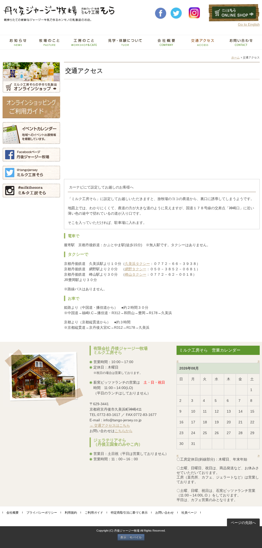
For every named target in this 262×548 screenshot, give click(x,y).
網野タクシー (135, 269)
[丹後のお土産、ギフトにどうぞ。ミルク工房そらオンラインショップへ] (234, 20)
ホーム (235, 57)
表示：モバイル (131, 537)
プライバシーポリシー (41, 512)
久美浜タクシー (137, 264)
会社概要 (12, 512)
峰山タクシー (135, 274)
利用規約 (71, 512)
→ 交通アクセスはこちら (110, 425)
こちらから (124, 431)
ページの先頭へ (243, 523)
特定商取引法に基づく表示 (129, 512)
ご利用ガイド (94, 512)
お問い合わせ (164, 512)
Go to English (249, 24)
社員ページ (189, 512)
